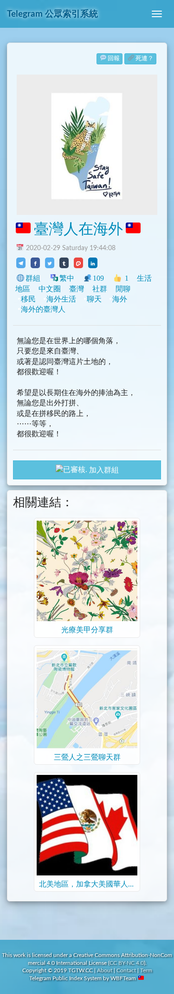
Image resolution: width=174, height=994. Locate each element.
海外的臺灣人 (43, 309)
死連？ (144, 59)
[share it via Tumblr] (64, 263)
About (104, 970)
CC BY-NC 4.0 (127, 963)
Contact (126, 970)
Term (146, 970)
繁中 (66, 278)
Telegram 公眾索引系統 (52, 14)
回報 (114, 59)
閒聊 (123, 289)
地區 (22, 289)
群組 (33, 278)
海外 (119, 299)
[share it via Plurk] (78, 263)
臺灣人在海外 (78, 229)
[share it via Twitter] (49, 263)
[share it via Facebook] (35, 263)
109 (98, 278)
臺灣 (76, 289)
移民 (28, 299)
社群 (99, 289)
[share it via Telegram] (21, 263)
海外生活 (61, 299)
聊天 (94, 299)
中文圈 (50, 289)
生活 (144, 278)
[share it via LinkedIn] (92, 263)
